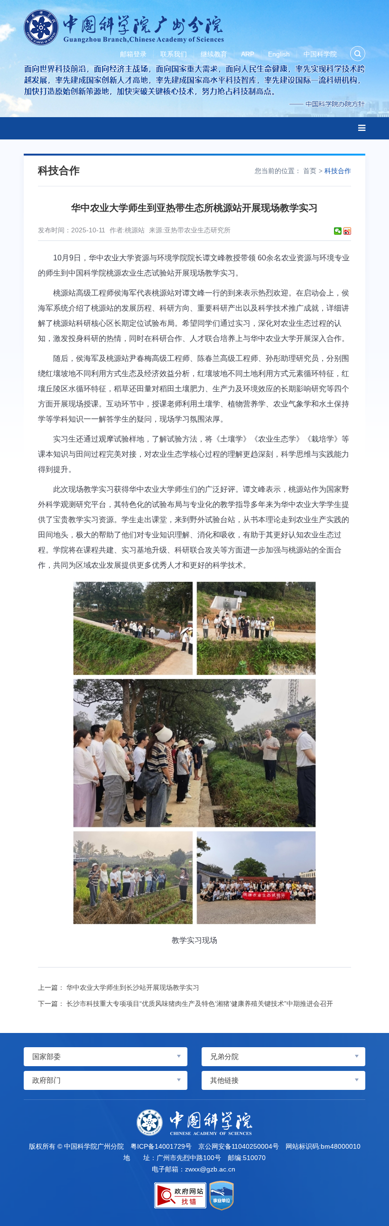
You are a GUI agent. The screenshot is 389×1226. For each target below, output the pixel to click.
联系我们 (173, 54)
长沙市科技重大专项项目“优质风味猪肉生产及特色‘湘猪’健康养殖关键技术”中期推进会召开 (199, 1003)
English (279, 54)
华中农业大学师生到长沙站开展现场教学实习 (132, 987)
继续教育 (214, 54)
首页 (309, 171)
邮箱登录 (133, 54)
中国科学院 (320, 54)
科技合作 (337, 171)
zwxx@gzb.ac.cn (210, 1169)
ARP (247, 54)
